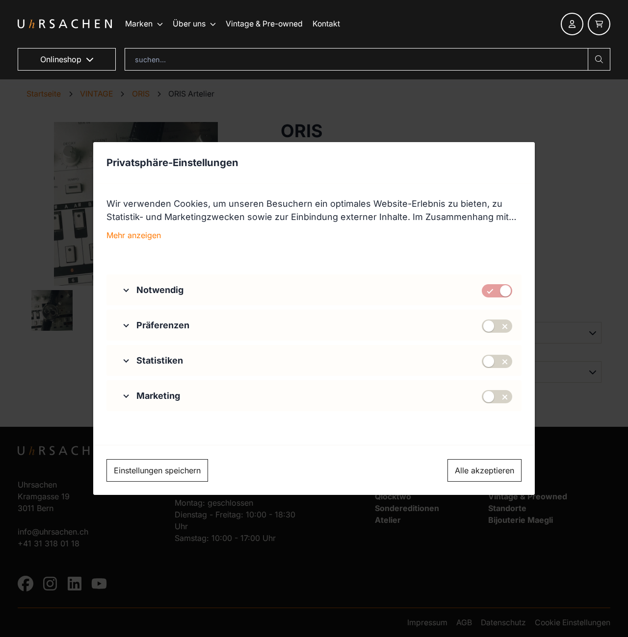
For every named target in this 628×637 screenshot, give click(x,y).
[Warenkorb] (599, 24)
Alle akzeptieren (484, 470)
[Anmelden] (572, 24)
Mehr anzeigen (133, 235)
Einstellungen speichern (157, 470)
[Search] (599, 59)
